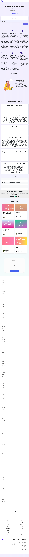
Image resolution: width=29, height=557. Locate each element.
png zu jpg (3, 433)
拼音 (8, 534)
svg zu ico (3, 464)
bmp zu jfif (3, 280)
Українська (8, 528)
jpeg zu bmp (3, 365)
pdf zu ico (3, 411)
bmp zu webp (3, 293)
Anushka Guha (20, 233)
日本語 (22, 532)
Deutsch (8, 516)
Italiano (8, 520)
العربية (22, 528)
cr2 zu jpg (3, 306)
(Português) (21, 522)
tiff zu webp (3, 490)
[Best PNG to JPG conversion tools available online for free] (8, 241)
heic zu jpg (3, 337)
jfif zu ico (3, 348)
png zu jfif (3, 429)
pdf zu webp (3, 420)
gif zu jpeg (3, 315)
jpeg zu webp (3, 376)
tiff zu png (3, 486)
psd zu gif (3, 440)
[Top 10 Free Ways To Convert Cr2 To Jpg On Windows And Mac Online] (21, 241)
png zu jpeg (3, 431)
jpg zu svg (3, 385)
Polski (8, 522)
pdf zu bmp (3, 407)
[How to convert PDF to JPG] (21, 207)
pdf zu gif (3, 409)
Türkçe (8, 526)
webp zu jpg (3, 501)
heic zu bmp (3, 326)
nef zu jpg (3, 400)
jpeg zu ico (3, 363)
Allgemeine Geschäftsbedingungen (14, 541)
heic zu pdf (3, 335)
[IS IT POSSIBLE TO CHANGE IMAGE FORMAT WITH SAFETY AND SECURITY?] (8, 224)
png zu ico (3, 427)
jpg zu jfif (3, 381)
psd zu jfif (3, 446)
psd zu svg (3, 457)
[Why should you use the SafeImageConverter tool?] (21, 224)
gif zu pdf (3, 319)
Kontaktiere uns (19, 542)
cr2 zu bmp (3, 295)
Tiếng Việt (21, 524)
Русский (22, 526)
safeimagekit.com (24, 549)
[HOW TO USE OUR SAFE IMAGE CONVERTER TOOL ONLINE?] (8, 207)
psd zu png (3, 451)
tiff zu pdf (3, 488)
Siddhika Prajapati (20, 251)
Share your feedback (14, 270)
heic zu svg (3, 341)
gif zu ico (3, 311)
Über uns (18, 541)
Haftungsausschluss (14, 543)
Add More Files (14, 13)
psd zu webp (3, 455)
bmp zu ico (3, 282)
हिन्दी (8, 530)
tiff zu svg (3, 492)
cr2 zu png (3, 304)
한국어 (8, 532)
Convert (25, 23)
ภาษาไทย (21, 530)
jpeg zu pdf (3, 372)
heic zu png (3, 339)
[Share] (25, 1)
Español (8, 518)
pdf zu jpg (3, 416)
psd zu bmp (3, 444)
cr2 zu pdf (3, 302)
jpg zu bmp (3, 383)
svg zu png (3, 473)
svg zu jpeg (3, 466)
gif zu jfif (3, 313)
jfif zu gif (3, 346)
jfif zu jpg (3, 352)
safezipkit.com (24, 542)
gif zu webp (3, 324)
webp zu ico (3, 499)
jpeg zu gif (3, 361)
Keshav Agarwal (20, 216)
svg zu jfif (3, 462)
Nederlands (21, 520)
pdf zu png (3, 418)
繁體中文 (22, 534)
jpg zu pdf (3, 387)
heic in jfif (3, 330)
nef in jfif (3, 396)
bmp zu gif (3, 278)
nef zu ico (3, 394)
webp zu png (3, 503)
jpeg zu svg (3, 370)
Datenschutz (14, 544)
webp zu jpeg (3, 497)
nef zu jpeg (3, 398)
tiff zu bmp (3, 475)
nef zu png (3, 405)
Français (22, 518)
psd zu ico (3, 442)
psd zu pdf (3, 453)
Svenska (8, 524)
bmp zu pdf (3, 289)
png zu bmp (3, 422)
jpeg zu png (3, 374)
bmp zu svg (3, 291)
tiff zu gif (3, 479)
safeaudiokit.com (24, 546)
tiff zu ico (3, 477)
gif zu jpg (3, 317)
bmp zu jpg (3, 284)
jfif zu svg (3, 359)
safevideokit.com (24, 541)
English (22, 516)
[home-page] (5, 1)
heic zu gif (3, 328)
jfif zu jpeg (3, 350)
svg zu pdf (3, 468)
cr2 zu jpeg (3, 300)
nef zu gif (3, 392)
